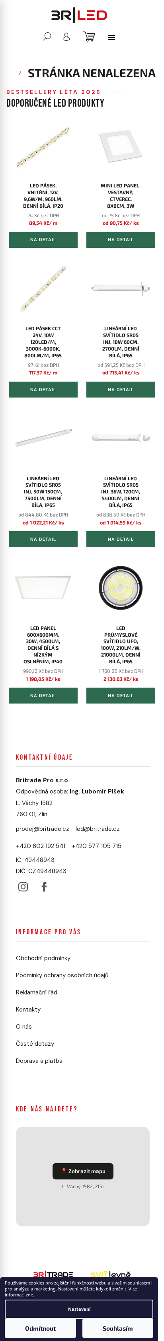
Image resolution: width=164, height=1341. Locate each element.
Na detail (43, 239)
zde (29, 1295)
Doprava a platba (39, 1061)
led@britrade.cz (98, 829)
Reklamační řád (36, 992)
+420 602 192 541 (40, 846)
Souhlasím (118, 1328)
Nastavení (79, 1309)
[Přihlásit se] (66, 36)
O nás (24, 1027)
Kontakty (28, 1010)
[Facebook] (44, 885)
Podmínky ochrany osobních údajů (62, 975)
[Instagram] (23, 885)
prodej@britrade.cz (42, 829)
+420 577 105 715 (96, 846)
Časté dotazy (35, 1044)
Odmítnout (40, 1328)
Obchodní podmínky (43, 958)
